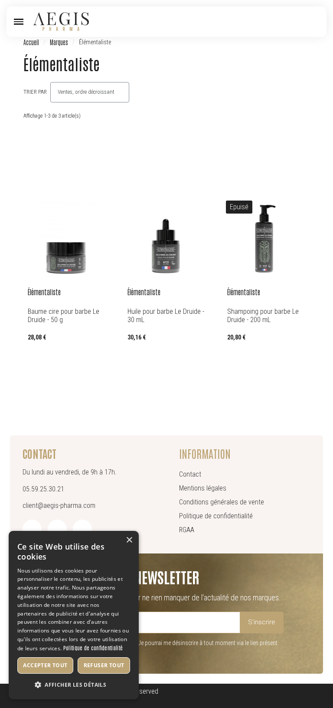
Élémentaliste (44, 291)
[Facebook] (32, 529)
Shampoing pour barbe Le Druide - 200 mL (263, 315)
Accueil (31, 42)
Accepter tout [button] (45, 665)
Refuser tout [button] (104, 665)
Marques (59, 42)
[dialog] (74, 615)
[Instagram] (57, 529)
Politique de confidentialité (93, 647)
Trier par (35, 92)
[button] (18, 22)
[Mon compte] (301, 21)
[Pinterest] (82, 529)
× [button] (129, 540)
